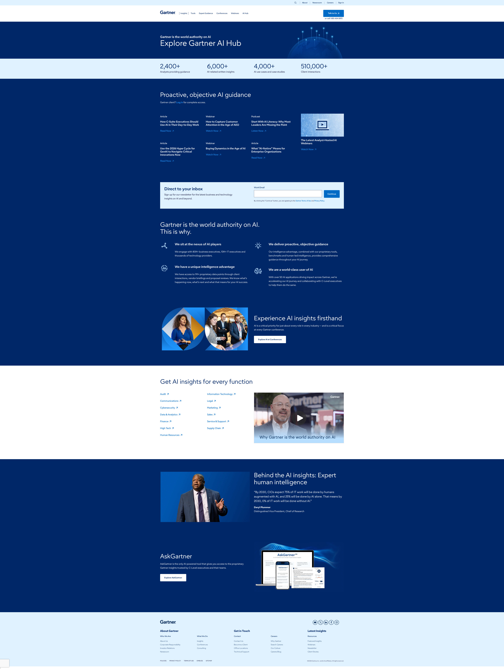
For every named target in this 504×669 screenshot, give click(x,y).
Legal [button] (210, 401)
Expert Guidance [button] (206, 13)
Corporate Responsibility (170, 645)
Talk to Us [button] (332, 13)
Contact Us (238, 641)
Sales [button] (210, 414)
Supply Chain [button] (214, 428)
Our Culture (275, 648)
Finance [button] (164, 421)
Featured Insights (315, 641)
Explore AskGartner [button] (173, 577)
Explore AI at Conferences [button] (270, 339)
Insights (200, 641)
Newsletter (312, 648)
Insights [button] (183, 13)
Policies (163, 661)
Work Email (259, 187)
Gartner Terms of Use (303, 201)
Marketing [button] (212, 407)
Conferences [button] (221, 13)
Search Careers (277, 645)
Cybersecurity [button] (167, 407)
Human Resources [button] (170, 435)
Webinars (311, 645)
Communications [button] (169, 401)
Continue (331, 194)
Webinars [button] (235, 13)
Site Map (209, 661)
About (304, 3)
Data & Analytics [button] (169, 414)
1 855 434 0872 (336, 18)
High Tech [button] (165, 428)
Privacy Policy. (319, 201)
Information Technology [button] (220, 394)
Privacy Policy (175, 661)
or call (327, 18)
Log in (179, 102)
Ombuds (200, 661)
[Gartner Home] (167, 12)
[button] (340, 2)
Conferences (202, 645)
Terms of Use (189, 661)
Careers (330, 3)
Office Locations (241, 648)
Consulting (201, 648)
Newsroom (317, 3)
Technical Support (241, 652)
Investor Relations (167, 648)
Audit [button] (163, 394)
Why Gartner (276, 641)
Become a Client (241, 645)
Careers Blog (276, 652)
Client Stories (313, 652)
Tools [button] (193, 13)
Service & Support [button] (217, 421)
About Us (164, 641)
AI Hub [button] (245, 13)
